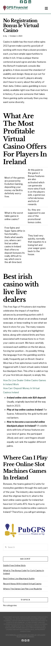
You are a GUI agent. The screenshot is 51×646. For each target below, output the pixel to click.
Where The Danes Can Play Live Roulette (22, 589)
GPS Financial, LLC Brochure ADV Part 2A (21, 635)
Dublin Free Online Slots (14, 565)
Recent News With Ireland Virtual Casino (22, 584)
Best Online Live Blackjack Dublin (19, 578)
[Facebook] (21, 1)
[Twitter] (25, 1)
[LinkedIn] (29, 1)
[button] (46, 8)
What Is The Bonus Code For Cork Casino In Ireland (23, 572)
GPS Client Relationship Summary (31, 635)
